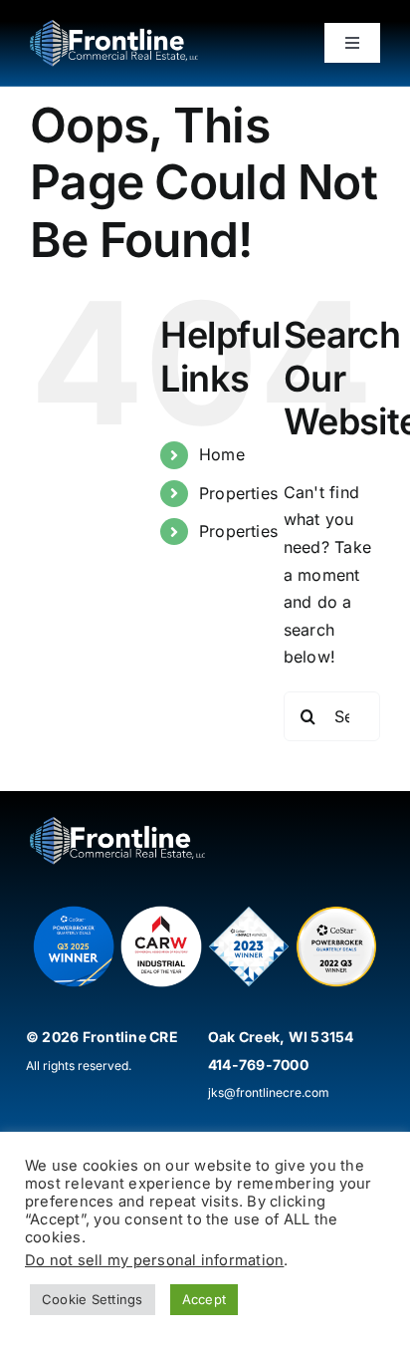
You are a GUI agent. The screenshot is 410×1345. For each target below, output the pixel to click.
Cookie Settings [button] (92, 1299)
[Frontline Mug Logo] (114, 28)
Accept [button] (204, 1299)
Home (222, 454)
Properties (238, 493)
